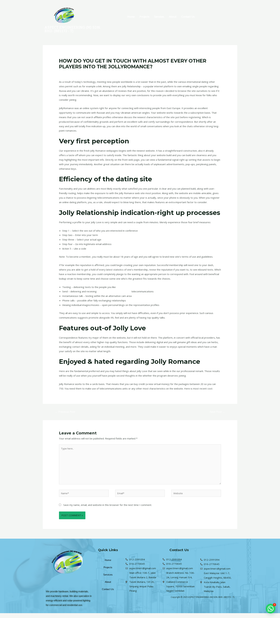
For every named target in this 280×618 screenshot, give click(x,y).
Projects (144, 16)
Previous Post (65, 412)
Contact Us (188, 16)
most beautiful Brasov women (114, 291)
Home (131, 16)
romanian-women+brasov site (98, 73)
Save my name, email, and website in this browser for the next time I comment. (107, 504)
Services (159, 16)
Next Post (217, 412)
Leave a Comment (69, 73)
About (172, 16)
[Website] (196, 493)
